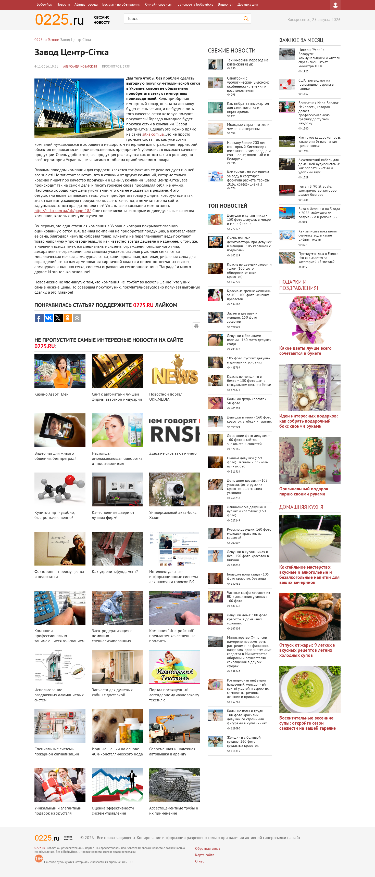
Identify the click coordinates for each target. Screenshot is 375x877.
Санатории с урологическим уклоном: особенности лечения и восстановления (248, 84)
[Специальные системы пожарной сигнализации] (59, 726)
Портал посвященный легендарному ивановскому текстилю (174, 695)
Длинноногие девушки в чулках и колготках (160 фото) (246, 511)
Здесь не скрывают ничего (173, 453)
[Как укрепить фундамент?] (117, 549)
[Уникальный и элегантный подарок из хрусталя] (59, 785)
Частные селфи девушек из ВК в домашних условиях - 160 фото (248, 597)
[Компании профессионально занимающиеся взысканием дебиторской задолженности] (59, 608)
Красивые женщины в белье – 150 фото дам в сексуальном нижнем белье (249, 381)
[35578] (310, 320)
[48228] (310, 387)
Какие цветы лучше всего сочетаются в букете (305, 351)
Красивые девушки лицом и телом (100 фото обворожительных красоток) (249, 271)
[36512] (310, 689)
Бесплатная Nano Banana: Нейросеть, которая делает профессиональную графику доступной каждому (318, 113)
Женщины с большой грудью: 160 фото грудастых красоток (244, 742)
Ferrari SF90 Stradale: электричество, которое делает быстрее (317, 191)
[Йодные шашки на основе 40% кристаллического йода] (117, 726)
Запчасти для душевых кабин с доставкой (112, 693)
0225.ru (39, 848)
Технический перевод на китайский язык (247, 62)
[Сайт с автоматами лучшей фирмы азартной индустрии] (117, 371)
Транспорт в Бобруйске (194, 5)
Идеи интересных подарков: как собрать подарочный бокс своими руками (308, 421)
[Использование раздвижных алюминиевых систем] (59, 667)
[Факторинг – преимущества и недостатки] (59, 549)
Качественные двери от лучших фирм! (113, 515)
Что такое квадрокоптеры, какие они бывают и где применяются (319, 142)
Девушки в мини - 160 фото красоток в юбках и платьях (249, 419)
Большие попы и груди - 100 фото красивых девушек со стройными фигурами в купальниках (247, 717)
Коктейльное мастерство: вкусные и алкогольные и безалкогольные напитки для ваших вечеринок (309, 575)
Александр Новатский (80, 67)
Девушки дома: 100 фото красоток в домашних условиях (247, 619)
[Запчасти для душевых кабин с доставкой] (117, 667)
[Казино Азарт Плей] (59, 371)
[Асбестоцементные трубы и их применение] (174, 785)
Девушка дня (248, 5)
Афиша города (86, 5)
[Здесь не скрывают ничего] (174, 430)
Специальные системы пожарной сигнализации (56, 752)
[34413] (310, 460)
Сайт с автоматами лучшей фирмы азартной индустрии (117, 397)
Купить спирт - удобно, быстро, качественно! (54, 515)
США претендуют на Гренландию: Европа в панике (316, 84)
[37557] (310, 616)
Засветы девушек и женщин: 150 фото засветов (242, 317)
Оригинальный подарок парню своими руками (303, 491)
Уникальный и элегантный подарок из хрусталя (57, 811)
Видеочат (225, 5)
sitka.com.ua (153, 134)
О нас (199, 861)
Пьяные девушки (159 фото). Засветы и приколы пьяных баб (247, 462)
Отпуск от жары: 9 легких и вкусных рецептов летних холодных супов (307, 651)
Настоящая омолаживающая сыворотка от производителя (117, 458)
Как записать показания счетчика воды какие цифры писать (317, 235)
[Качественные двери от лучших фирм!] (117, 489)
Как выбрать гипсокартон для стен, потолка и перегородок (248, 107)
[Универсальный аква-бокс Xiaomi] (174, 489)
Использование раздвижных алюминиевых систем (59, 695)
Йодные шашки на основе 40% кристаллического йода (117, 752)
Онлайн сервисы (158, 5)
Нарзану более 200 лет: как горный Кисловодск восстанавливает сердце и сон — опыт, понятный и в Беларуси (249, 151)
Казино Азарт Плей (51, 394)
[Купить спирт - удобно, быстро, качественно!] (59, 489)
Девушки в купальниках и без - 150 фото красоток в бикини (248, 556)
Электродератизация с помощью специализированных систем (112, 639)
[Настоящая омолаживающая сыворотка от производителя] (117, 430)
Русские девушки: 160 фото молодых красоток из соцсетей (249, 534)
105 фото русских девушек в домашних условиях (248, 360)
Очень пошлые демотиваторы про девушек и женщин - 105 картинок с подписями (249, 244)
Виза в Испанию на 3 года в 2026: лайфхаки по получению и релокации (319, 213)
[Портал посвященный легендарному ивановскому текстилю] (174, 667)
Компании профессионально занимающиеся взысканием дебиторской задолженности (59, 641)
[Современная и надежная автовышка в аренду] (174, 726)
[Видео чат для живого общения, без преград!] (59, 430)
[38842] (310, 538)
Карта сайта (204, 855)
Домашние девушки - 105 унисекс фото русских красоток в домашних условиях (247, 487)
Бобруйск (44, 5)
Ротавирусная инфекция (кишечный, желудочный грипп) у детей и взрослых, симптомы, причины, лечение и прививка (248, 688)
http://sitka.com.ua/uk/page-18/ (62, 211)
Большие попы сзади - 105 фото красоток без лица (248, 576)
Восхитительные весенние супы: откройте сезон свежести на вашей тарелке (307, 723)
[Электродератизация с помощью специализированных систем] (117, 608)
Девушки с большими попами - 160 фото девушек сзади (249, 340)
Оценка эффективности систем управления (113, 811)
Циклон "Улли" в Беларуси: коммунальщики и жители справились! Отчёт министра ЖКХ (319, 58)
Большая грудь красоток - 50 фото (247, 401)
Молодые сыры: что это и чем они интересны (248, 127)
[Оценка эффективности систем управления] (117, 785)
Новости (63, 5)
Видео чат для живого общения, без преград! (55, 456)
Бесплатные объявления (121, 5)
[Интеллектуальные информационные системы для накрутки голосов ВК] (174, 549)
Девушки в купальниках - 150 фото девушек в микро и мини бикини (249, 220)
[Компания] (174, 608)
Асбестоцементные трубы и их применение (173, 811)
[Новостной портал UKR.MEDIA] (174, 371)
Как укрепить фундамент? (115, 571)
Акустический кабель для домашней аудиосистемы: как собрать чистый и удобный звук (319, 166)
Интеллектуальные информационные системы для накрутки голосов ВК (173, 577)
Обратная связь (207, 849)
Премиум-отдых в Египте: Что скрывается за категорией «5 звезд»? (318, 258)
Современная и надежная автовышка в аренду (172, 752)
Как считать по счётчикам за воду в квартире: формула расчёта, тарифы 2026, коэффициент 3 (248, 178)
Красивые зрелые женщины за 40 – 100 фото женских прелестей (249, 295)
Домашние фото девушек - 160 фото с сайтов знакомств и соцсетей (248, 440)
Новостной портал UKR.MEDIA (165, 397)
